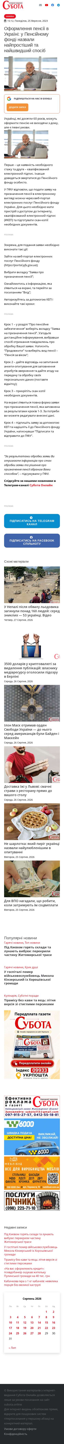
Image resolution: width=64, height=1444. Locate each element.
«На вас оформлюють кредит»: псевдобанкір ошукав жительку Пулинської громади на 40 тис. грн (27, 1272)
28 (39, 1333)
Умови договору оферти (20, 1429)
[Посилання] (13, 5)
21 (39, 1328)
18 (17, 1328)
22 (46, 1328)
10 (10, 1322)
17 (10, 1328)
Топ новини (32, 942)
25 (17, 1333)
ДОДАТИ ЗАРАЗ (17, 107)
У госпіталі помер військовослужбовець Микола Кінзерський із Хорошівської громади (29, 977)
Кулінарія (10, 995)
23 (53, 1328)
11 (17, 1322)
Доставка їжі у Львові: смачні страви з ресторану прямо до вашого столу (28, 790)
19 (24, 1328)
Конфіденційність (15, 1434)
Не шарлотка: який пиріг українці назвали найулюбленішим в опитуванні (31, 847)
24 (10, 1333)
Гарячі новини (13, 942)
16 (53, 1322)
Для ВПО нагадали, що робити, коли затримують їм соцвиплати (31, 903)
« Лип (12, 1348)
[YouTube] (46, 5)
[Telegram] (58, 5)
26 (24, 1333)
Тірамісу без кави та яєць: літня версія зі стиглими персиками (30, 1002)
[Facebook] (52, 5)
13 (31, 1322)
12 (24, 1322)
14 (39, 1322)
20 (31, 1328)
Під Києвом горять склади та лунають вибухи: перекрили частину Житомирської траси (28, 951)
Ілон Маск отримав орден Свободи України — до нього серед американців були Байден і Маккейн (31, 731)
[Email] (40, 5)
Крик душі (31, 967)
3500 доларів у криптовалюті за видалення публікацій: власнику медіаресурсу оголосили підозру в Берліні (31, 670)
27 (31, 1333)
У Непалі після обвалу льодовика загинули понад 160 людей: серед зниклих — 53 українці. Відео (32, 610)
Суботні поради (28, 995)
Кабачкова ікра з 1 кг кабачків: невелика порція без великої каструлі (31, 1283)
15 (46, 1322)
